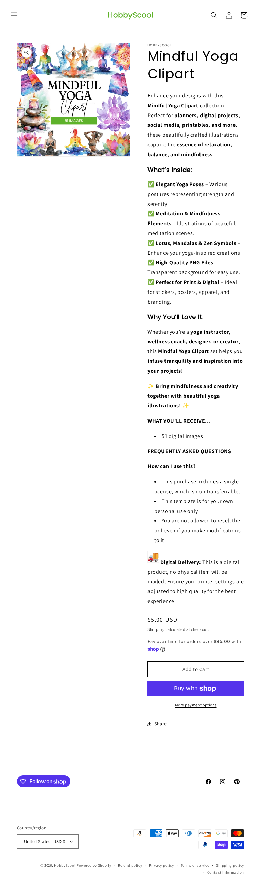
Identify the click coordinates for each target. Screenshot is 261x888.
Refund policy (130, 865)
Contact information (225, 872)
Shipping (156, 629)
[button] (14, 15)
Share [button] (160, 724)
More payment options (196, 704)
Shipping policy (230, 865)
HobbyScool (64, 865)
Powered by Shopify (93, 865)
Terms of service (195, 865)
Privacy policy (161, 865)
